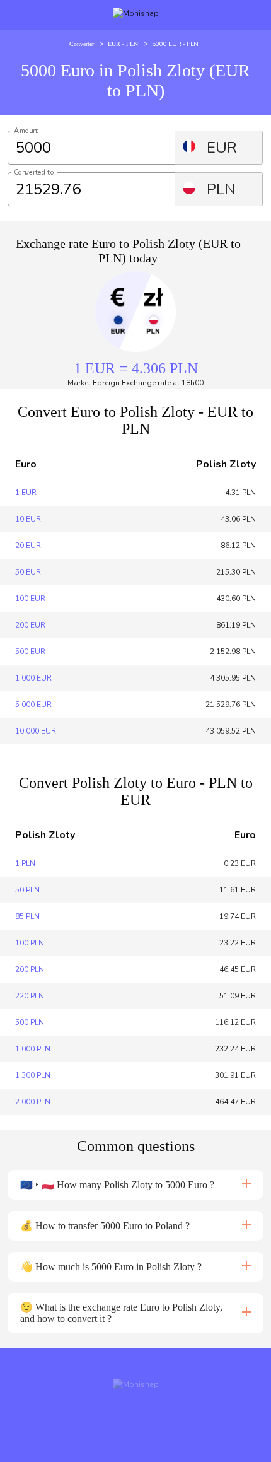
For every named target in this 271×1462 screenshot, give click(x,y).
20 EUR (28, 546)
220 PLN (29, 996)
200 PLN (29, 969)
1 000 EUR (33, 678)
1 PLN (25, 863)
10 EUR (28, 519)
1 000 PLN (32, 1049)
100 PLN (29, 943)
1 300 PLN (32, 1075)
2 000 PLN (32, 1102)
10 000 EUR (35, 731)
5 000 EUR (33, 704)
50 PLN (27, 890)
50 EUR (28, 572)
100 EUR (30, 599)
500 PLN (29, 1022)
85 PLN (27, 916)
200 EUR (30, 625)
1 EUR (26, 493)
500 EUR (30, 651)
